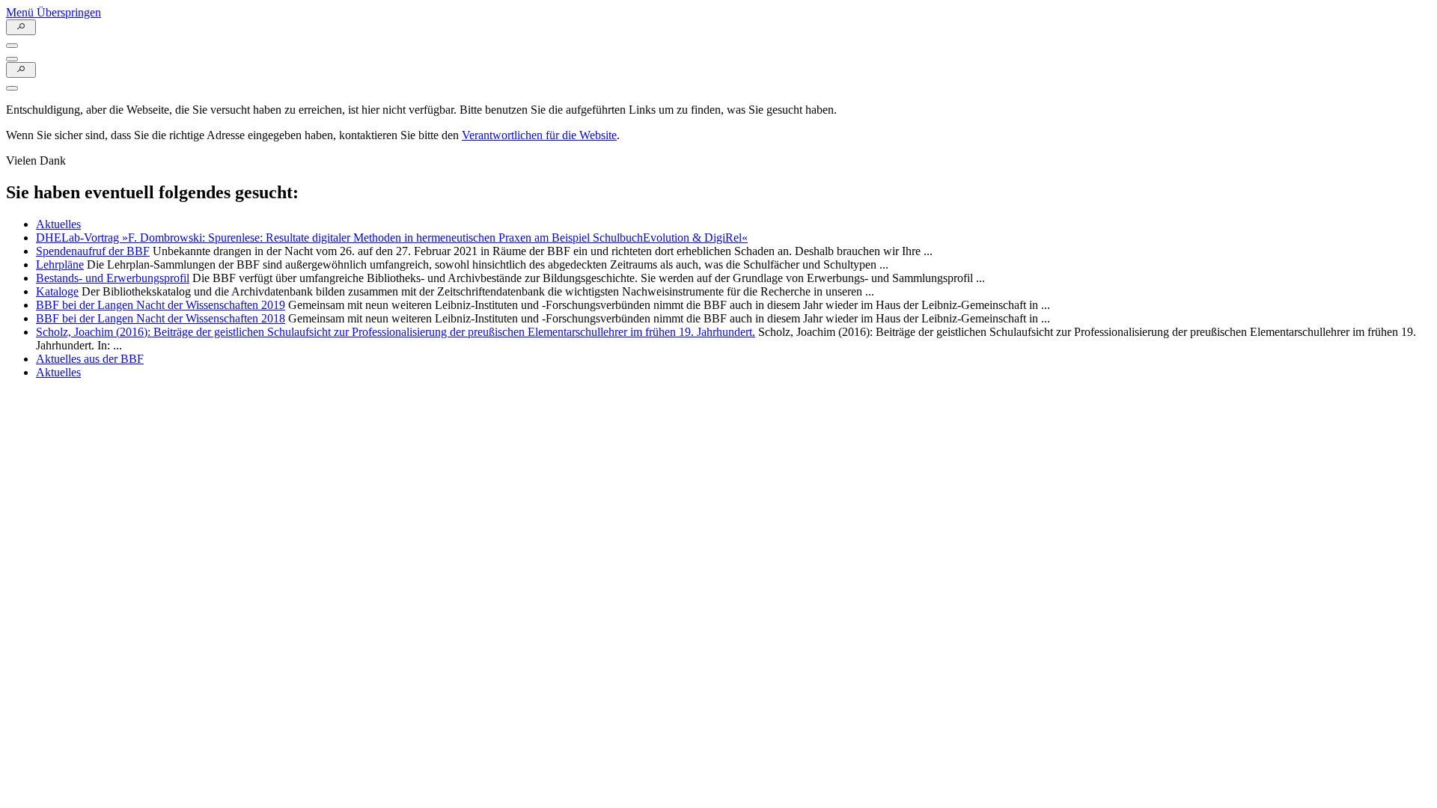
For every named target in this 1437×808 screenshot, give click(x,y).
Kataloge (57, 291)
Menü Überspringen (53, 12)
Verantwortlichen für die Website (539, 135)
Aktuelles (58, 224)
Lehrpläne (60, 264)
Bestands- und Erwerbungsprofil (112, 278)
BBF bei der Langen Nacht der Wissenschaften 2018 (160, 318)
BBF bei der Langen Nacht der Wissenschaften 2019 (160, 305)
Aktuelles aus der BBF (90, 358)
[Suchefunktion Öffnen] (21, 27)
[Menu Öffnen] (12, 45)
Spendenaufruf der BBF (93, 251)
